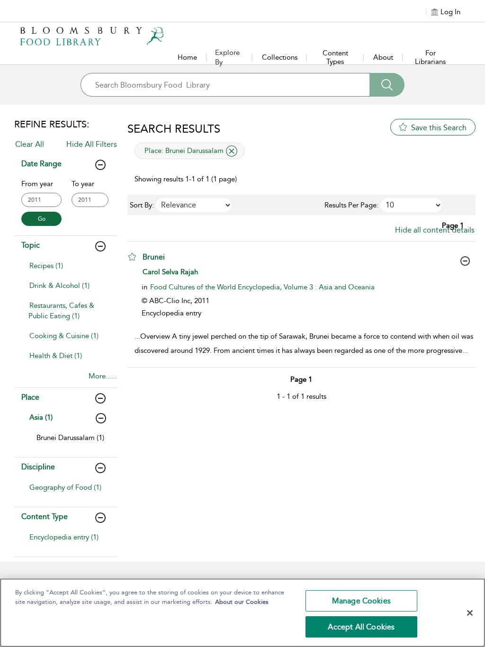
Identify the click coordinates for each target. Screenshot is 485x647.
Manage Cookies (361, 600)
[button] (132, 256)
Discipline (38, 466)
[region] (242, 612)
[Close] (469, 612)
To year (83, 184)
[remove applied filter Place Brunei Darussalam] (231, 151)
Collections (279, 57)
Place (30, 397)
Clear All (29, 144)
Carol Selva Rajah (170, 272)
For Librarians (430, 57)
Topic (30, 245)
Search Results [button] (173, 128)
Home (187, 57)
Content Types (335, 57)
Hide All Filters (91, 144)
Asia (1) (41, 417)
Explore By (227, 57)
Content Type (44, 516)
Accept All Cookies (361, 626)
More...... (103, 376)
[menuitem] (66, 270)
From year (37, 184)
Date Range (41, 163)
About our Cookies (242, 601)
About (383, 57)
